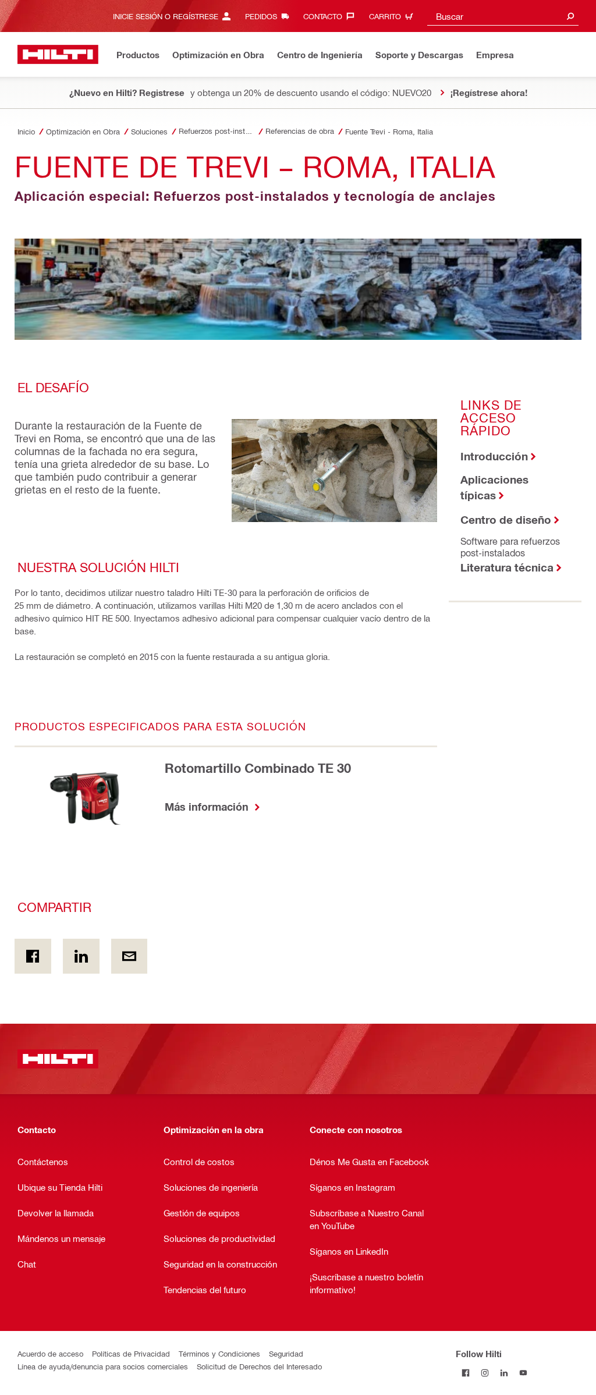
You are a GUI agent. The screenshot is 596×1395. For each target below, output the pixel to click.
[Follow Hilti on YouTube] (523, 1372)
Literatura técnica (507, 567)
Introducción (494, 456)
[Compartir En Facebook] (33, 956)
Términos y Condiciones (219, 1353)
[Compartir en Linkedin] (81, 956)
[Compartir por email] (129, 956)
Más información (208, 806)
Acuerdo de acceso (50, 1353)
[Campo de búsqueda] (570, 16)
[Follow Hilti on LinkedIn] (503, 1372)
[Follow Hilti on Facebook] (465, 1372)
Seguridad (286, 1353)
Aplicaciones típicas (494, 487)
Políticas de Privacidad (131, 1353)
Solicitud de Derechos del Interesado (259, 1366)
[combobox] (503, 16)
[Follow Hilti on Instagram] (484, 1372)
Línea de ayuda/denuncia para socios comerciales (102, 1366)
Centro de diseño (505, 519)
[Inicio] (57, 54)
